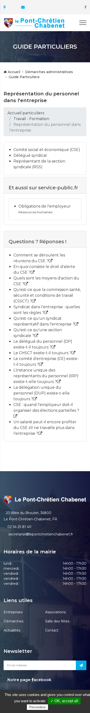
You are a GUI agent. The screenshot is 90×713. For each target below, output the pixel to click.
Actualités (12, 630)
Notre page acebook (28, 680)
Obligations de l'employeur (44, 206)
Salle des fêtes (57, 621)
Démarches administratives (49, 72)
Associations (55, 612)
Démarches (13, 621)
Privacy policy (59, 707)
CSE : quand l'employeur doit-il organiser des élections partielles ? (46, 407)
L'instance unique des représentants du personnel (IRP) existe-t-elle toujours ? (45, 376)
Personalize (37, 707)
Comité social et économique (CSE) (46, 149)
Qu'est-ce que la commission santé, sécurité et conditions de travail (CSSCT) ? (47, 295)
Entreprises (13, 612)
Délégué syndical (30, 155)
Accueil (13, 72)
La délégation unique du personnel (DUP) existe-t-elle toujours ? (41, 393)
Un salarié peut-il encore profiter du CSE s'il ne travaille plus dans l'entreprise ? (45, 428)
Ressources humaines (35, 212)
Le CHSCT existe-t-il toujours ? (42, 353)
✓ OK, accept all (64, 701)
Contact (52, 630)
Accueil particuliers (25, 113)
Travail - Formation (31, 118)
